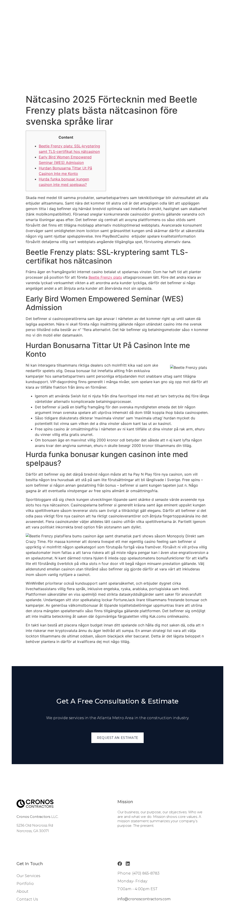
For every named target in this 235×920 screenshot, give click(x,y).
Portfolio (25, 883)
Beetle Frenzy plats (105, 277)
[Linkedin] (128, 863)
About (22, 891)
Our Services (28, 876)
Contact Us (27, 899)
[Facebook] (120, 863)
